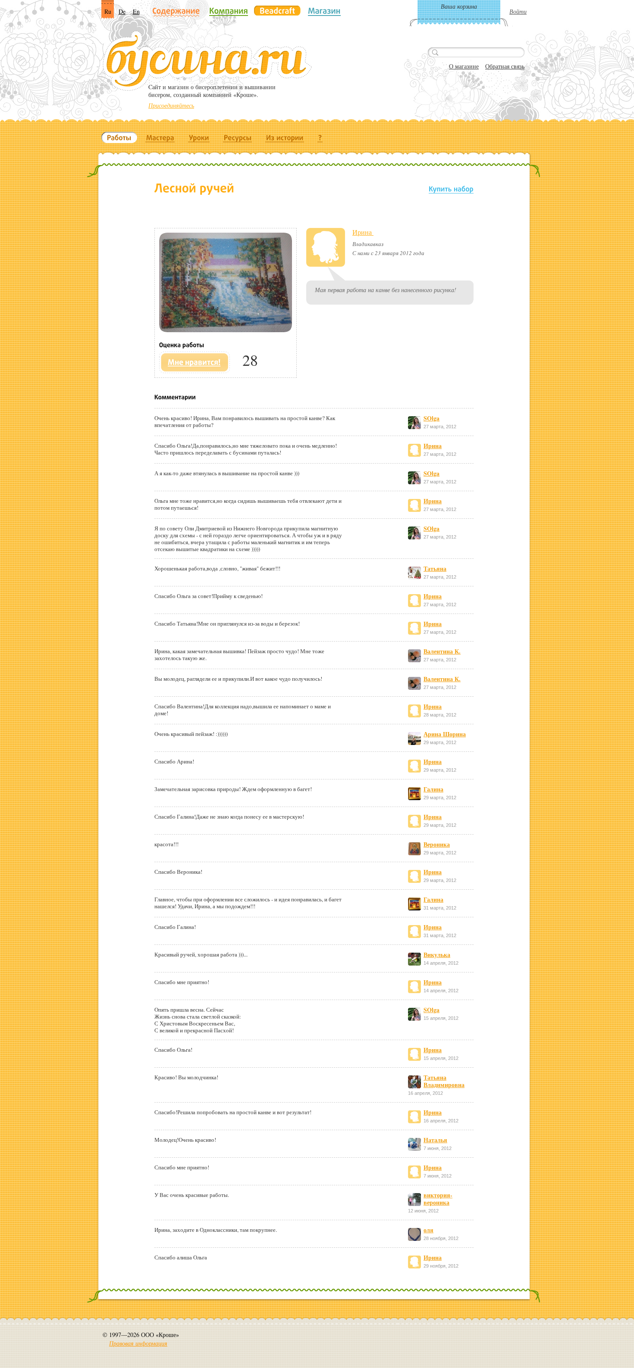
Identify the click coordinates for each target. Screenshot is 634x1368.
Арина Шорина (445, 734)
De (122, 11)
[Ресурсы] (237, 137)
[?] (320, 137)
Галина (433, 789)
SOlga (431, 418)
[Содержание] (176, 11)
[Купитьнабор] (451, 188)
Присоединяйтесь (171, 105)
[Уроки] (199, 137)
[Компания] (228, 11)
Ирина (362, 232)
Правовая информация (138, 1343)
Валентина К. (442, 651)
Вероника (437, 844)
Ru (107, 11)
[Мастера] (160, 137)
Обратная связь (504, 66)
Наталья (435, 1139)
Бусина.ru (207, 61)
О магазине (464, 66)
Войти (518, 11)
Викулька (437, 954)
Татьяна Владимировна (444, 1081)
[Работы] (119, 137)
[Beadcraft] (277, 11)
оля (428, 1229)
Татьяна (435, 568)
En (136, 11)
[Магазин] (324, 11)
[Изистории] (285, 137)
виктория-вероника (438, 1198)
